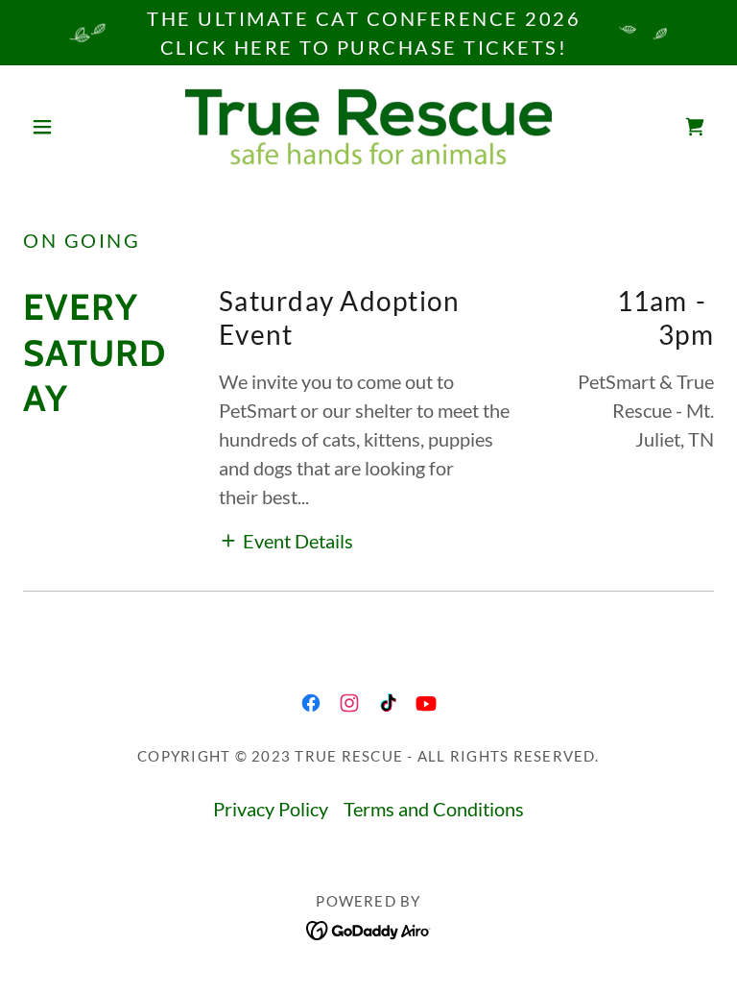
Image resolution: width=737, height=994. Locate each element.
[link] (368, 126)
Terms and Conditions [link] (434, 808)
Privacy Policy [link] (270, 808)
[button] (75, 127)
